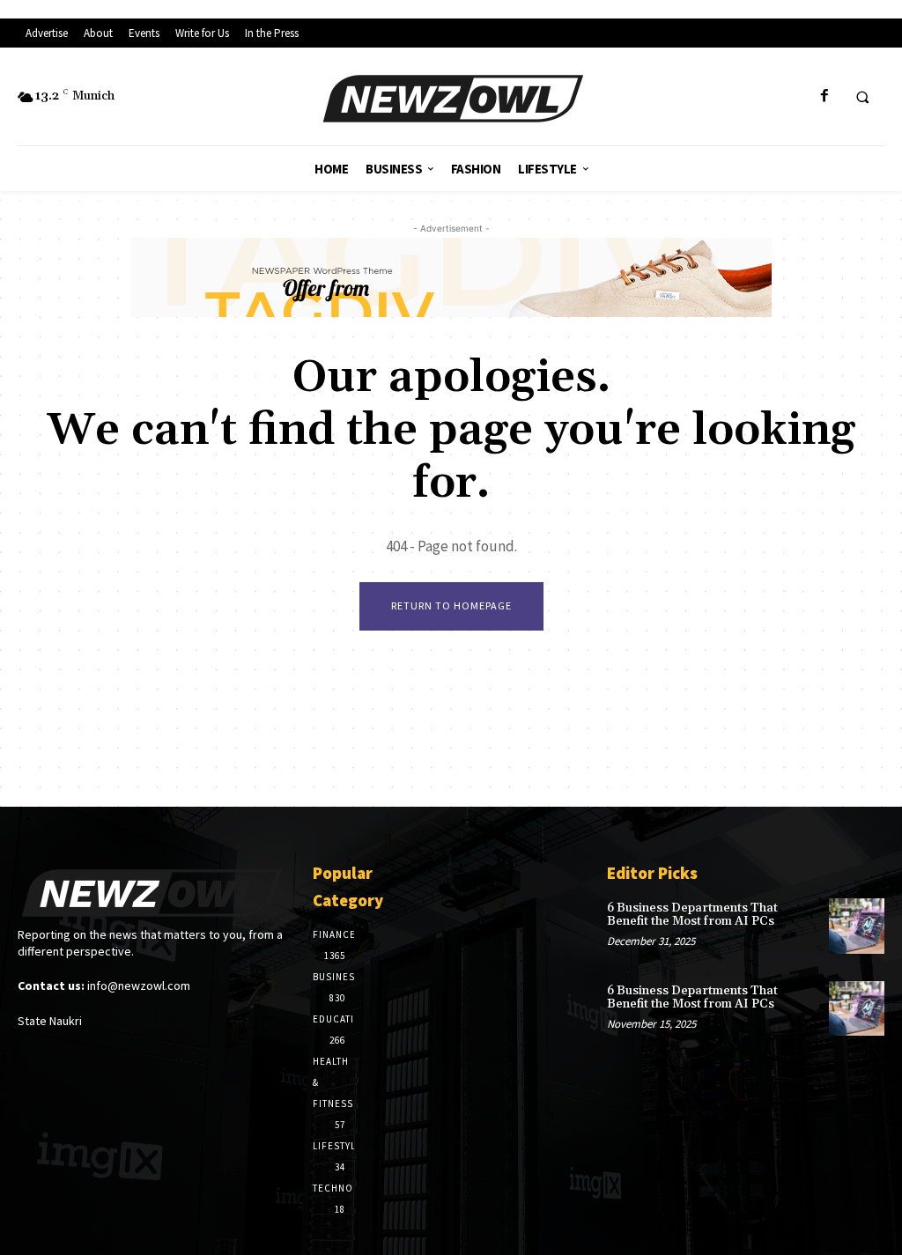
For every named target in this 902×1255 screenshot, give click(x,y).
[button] (862, 97)
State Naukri (50, 1021)
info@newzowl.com (138, 985)
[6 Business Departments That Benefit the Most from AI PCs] (856, 926)
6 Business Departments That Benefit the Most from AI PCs (692, 914)
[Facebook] (824, 96)
